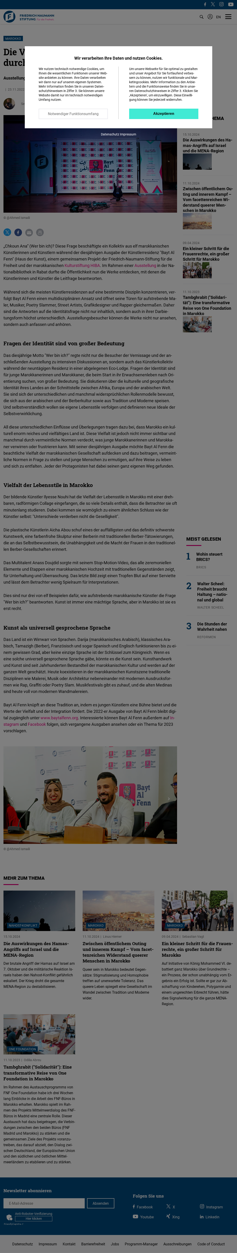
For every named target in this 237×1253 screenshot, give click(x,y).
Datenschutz (110, 134)
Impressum (128, 134)
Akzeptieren (163, 114)
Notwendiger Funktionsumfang (73, 113)
